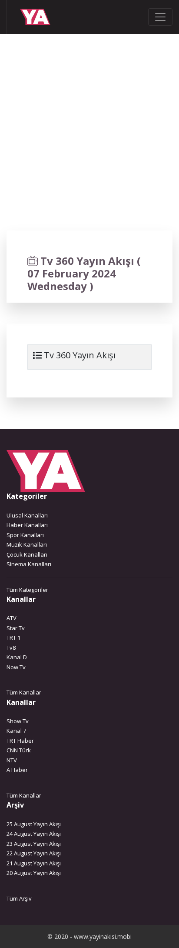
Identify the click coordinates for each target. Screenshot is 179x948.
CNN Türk (19, 750)
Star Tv (16, 628)
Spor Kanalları (25, 535)
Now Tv (16, 667)
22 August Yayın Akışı (34, 853)
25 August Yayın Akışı (34, 824)
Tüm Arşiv (19, 898)
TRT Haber (20, 740)
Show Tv (18, 721)
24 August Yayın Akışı (34, 834)
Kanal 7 (16, 730)
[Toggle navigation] (160, 17)
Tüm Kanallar (24, 692)
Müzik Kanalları (27, 544)
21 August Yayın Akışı (34, 863)
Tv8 (11, 647)
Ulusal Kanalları (27, 515)
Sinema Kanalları (29, 564)
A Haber (17, 770)
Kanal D (17, 657)
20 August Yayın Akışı (34, 873)
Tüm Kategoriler (27, 590)
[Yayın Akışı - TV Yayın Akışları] (31, 17)
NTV (12, 760)
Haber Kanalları (27, 525)
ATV (12, 618)
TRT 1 (13, 637)
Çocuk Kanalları (27, 554)
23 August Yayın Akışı (34, 844)
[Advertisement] (89, 142)
